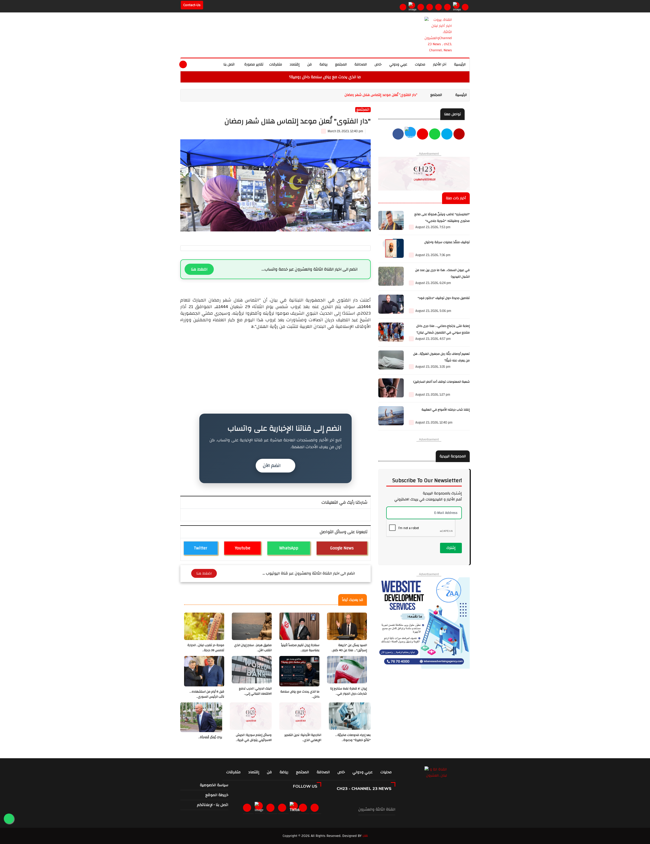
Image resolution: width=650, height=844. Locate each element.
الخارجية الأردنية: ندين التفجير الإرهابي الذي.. (302, 737)
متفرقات (275, 64)
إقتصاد (295, 64)
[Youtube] (429, 7)
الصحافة (360, 64)
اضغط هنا (199, 269)
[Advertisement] (275, 365)
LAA (365, 836)
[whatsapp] (205, 64)
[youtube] (459, 134)
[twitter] (410, 134)
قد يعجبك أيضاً (352, 600)
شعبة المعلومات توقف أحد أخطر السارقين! (441, 382)
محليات (420, 64)
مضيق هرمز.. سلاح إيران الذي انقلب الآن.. (253, 647)
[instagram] (420, 7)
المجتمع (341, 64)
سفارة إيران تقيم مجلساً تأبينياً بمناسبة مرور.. (300, 647)
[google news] (456, 5)
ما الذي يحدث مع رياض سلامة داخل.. (299, 694)
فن (309, 64)
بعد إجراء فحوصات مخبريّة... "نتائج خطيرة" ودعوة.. (353, 737)
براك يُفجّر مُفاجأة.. (210, 737)
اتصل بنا (229, 64)
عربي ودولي (398, 64)
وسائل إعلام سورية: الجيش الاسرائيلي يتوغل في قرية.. (254, 737)
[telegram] (447, 7)
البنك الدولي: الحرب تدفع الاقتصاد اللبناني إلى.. (255, 691)
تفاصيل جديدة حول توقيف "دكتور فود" (444, 298)
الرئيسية (460, 64)
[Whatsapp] (438, 7)
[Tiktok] (295, 808)
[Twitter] (412, 5)
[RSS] (465, 7)
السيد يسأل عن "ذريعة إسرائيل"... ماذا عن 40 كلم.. (349, 647)
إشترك (451, 548)
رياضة (323, 64)
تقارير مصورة (253, 64)
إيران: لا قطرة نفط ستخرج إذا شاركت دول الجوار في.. (348, 691)
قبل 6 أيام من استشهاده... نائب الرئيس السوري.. (206, 694)
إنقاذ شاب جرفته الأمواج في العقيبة (445, 410)
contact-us (192, 5)
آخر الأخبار (439, 64)
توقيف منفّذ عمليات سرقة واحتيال (447, 242)
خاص (378, 64)
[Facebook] (403, 7)
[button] (194, 63)
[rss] (316, 808)
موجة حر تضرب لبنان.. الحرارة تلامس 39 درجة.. (205, 647)
